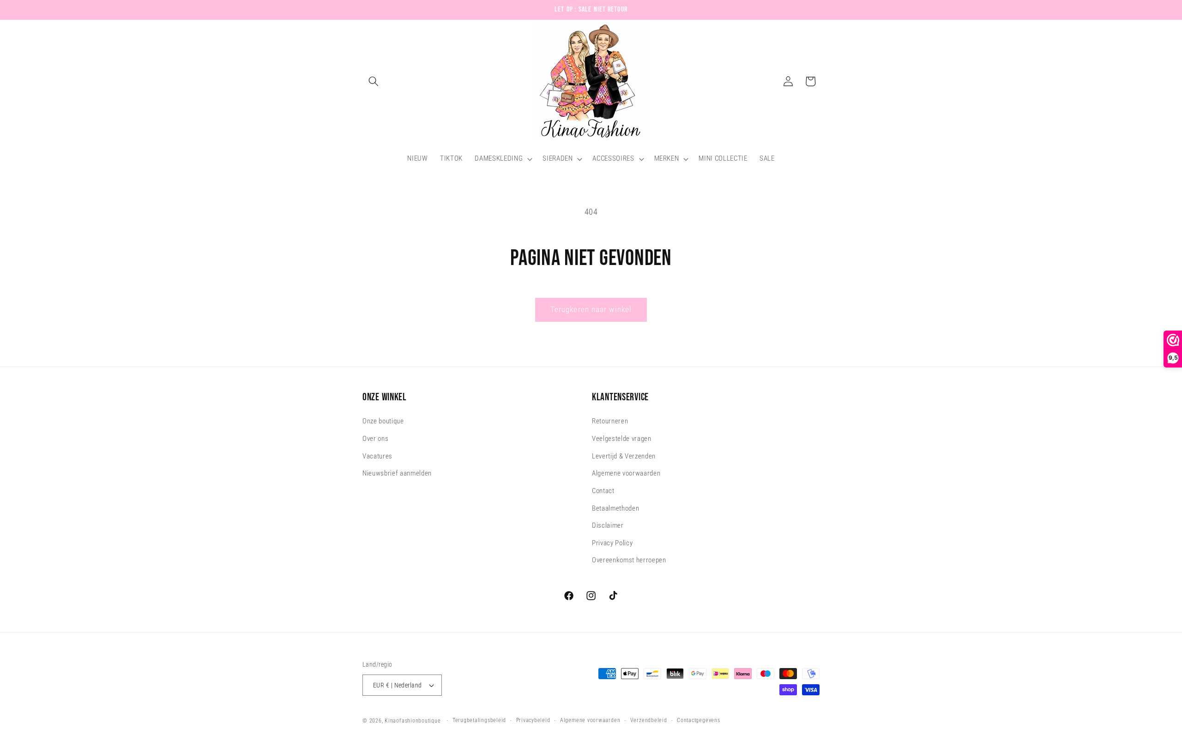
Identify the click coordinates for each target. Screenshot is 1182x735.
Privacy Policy (612, 543)
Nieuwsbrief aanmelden (397, 474)
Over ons (375, 438)
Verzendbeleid (648, 720)
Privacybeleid (533, 720)
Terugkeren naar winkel (591, 309)
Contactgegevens (698, 720)
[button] (373, 81)
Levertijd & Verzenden (624, 456)
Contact (603, 491)
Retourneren (610, 421)
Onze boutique (383, 421)
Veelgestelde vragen (621, 438)
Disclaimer (608, 525)
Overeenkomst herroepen (629, 560)
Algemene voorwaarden (626, 474)
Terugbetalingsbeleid (479, 720)
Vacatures (377, 456)
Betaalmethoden (615, 508)
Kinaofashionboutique (412, 720)
